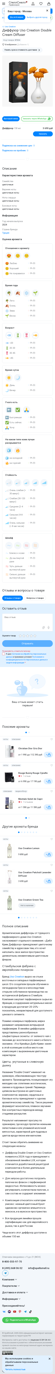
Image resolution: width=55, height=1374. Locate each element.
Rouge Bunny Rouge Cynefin (33, 773)
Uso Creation (17, 976)
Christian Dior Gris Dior (30, 748)
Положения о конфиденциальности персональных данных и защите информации (27, 660)
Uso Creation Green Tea (30, 900)
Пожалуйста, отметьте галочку (16, 651)
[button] (26, 732)
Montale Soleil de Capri (30, 799)
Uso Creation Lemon (28, 848)
